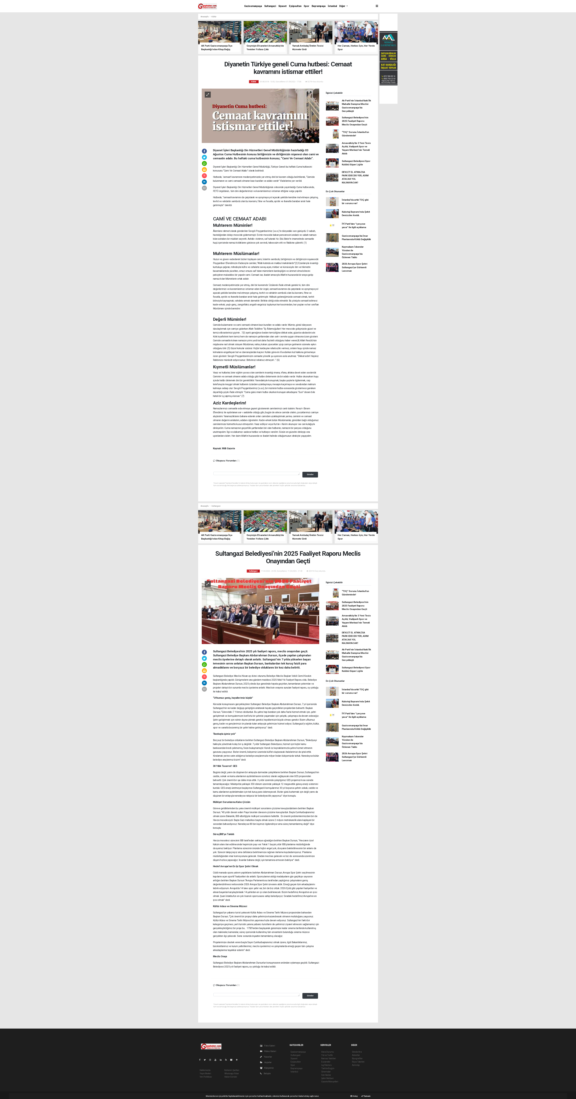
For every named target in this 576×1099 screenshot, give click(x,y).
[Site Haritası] (232, 1060)
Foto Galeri (269, 1045)
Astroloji (356, 1065)
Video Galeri (270, 1051)
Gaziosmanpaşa (253, 6)
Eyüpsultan (295, 6)
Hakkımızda (205, 1070)
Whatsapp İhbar (231, 1073)
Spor (306, 6)
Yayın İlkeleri (205, 1073)
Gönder (310, 474)
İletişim (267, 1073)
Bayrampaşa (319, 6)
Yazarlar (267, 1057)
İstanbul (332, 6)
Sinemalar (326, 1071)
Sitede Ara (357, 1052)
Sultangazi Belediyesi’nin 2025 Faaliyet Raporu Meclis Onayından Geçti (355, 121)
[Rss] (227, 1060)
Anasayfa (205, 16)
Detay (355, 1096)
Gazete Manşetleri (329, 1081)
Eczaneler (325, 1062)
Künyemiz (269, 1068)
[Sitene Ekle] (238, 1060)
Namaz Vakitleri (328, 1058)
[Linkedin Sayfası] (222, 1060)
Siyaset (282, 6)
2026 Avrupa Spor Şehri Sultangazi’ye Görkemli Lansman (354, 267)
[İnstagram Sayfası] (211, 1060)
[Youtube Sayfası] (216, 1060)
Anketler (356, 1055)
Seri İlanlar (326, 1075)
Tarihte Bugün (327, 1068)
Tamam (366, 1096)
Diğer (342, 6)
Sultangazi (270, 6)
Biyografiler (357, 1058)
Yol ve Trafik (327, 1055)
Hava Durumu (327, 1052)
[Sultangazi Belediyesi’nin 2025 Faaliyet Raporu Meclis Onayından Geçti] (260, 610)
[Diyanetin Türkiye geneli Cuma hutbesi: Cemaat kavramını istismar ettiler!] (260, 115)
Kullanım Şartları (231, 1070)
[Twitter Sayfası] (206, 1060)
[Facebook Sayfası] (201, 1060)
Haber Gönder (230, 1077)
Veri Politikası (206, 1077)
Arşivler (268, 1062)
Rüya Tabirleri (358, 1062)
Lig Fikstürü (326, 1065)
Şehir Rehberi (327, 1078)
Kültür (214, 16)
